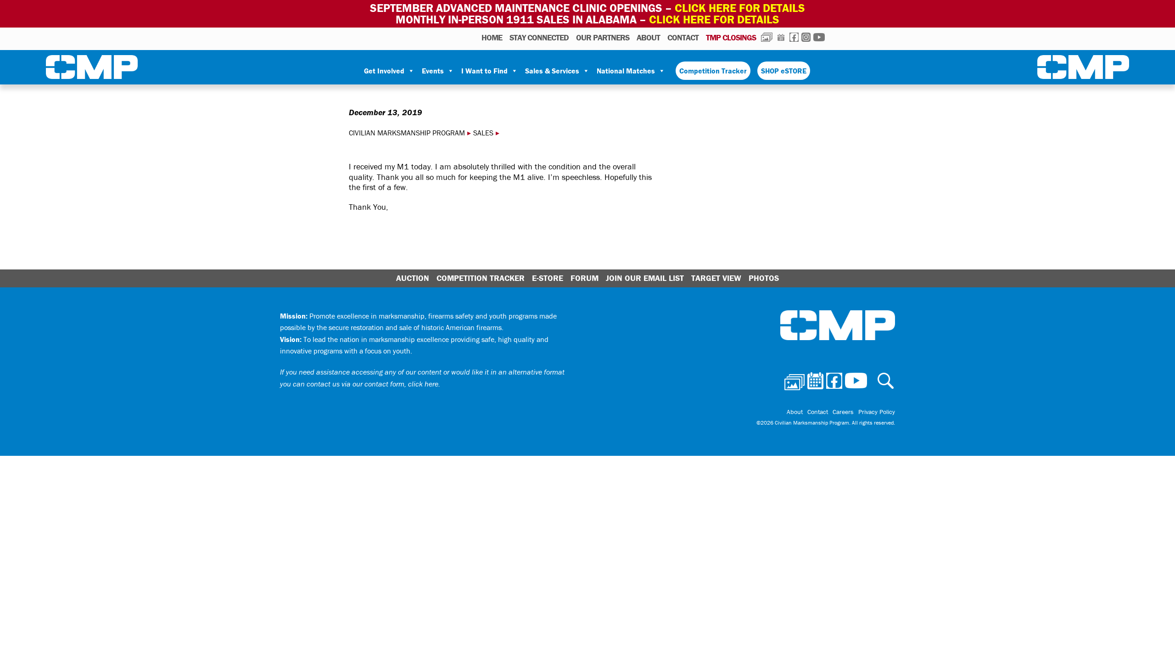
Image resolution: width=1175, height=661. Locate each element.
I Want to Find (484, 70)
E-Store (547, 278)
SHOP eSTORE (783, 70)
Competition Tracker (713, 70)
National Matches (626, 70)
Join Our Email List (645, 278)
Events (433, 70)
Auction (412, 278)
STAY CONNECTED (539, 37)
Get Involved (384, 70)
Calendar (781, 37)
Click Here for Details (714, 19)
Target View (716, 278)
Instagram (806, 37)
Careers (843, 412)
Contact (683, 37)
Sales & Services (552, 70)
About (648, 37)
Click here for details (740, 8)
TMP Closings (731, 37)
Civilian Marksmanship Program (92, 69)
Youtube (819, 37)
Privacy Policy (876, 412)
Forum (585, 278)
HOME (491, 37)
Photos (766, 37)
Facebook (794, 37)
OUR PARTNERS (602, 37)
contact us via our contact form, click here (372, 383)
